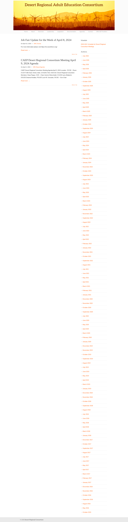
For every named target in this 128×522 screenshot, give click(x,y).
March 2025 (86, 111)
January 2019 (87, 388)
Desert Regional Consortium (64, 15)
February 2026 (87, 73)
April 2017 (86, 469)
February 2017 (87, 478)
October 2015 (87, 512)
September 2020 (88, 312)
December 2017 (88, 440)
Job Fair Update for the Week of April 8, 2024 (46, 40)
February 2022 (87, 243)
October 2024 (87, 124)
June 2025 (86, 98)
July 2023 (86, 184)
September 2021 (88, 260)
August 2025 (86, 90)
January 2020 (87, 341)
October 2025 (87, 81)
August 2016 (86, 503)
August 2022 (86, 222)
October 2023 (87, 171)
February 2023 (87, 205)
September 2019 (88, 358)
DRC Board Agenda (39, 67)
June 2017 (86, 461)
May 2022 (86, 235)
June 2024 (86, 141)
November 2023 (88, 167)
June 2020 (86, 320)
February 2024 (87, 158)
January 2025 (87, 120)
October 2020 (87, 307)
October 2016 (87, 495)
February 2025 (87, 115)
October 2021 (87, 256)
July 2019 (86, 367)
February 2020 (87, 337)
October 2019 (87, 354)
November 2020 (88, 303)
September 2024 (88, 128)
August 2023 (86, 179)
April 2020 (86, 329)
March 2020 (86, 333)
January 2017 (87, 482)
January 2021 (87, 295)
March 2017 (86, 474)
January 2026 (87, 77)
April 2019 (86, 380)
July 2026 (86, 56)
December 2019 (88, 346)
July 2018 (86, 414)
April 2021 (86, 282)
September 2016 (88, 499)
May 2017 (86, 465)
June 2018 (86, 418)
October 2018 (87, 401)
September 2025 (88, 86)
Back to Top (74, 54)
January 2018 (87, 435)
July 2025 (86, 94)
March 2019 (86, 384)
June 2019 (86, 371)
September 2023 (88, 175)
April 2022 (86, 239)
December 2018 (88, 393)
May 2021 (86, 277)
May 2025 (86, 103)
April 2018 (86, 427)
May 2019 (86, 376)
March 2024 (86, 154)
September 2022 (88, 218)
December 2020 (88, 299)
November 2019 (88, 350)
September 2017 (88, 448)
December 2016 (88, 486)
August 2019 (86, 363)
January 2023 (87, 209)
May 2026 (86, 64)
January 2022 (87, 248)
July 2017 (86, 457)
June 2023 (86, 188)
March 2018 (86, 431)
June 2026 (86, 60)
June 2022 (86, 231)
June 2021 (86, 273)
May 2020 (86, 324)
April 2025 (86, 107)
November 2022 (88, 213)
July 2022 (86, 226)
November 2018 (88, 397)
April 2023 (86, 196)
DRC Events (37, 43)
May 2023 (86, 192)
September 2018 (88, 405)
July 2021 (86, 269)
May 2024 (86, 145)
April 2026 (86, 68)
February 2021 (87, 290)
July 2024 (86, 137)
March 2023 (86, 201)
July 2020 (86, 316)
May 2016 (86, 508)
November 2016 (88, 491)
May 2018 (86, 422)
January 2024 (87, 162)
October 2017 (87, 444)
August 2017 (86, 452)
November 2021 (88, 252)
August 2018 (86, 410)
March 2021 (86, 286)
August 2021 (86, 265)
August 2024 (86, 132)
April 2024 (86, 150)
